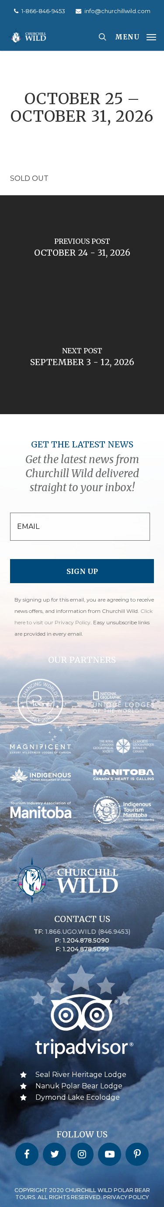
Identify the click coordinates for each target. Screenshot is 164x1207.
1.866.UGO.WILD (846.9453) (87, 932)
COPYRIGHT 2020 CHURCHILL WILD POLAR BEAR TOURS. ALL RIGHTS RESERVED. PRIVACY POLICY (82, 1193)
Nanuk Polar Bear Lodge (78, 1086)
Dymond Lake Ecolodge (77, 1097)
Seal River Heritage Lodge (80, 1074)
